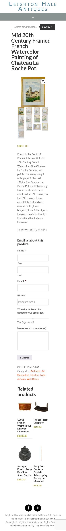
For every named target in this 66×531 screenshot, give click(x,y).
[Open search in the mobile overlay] (33, 27)
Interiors (34, 375)
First (19, 263)
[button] (43, 81)
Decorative (23, 375)
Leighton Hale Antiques (33, 7)
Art (43, 371)
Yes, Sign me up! (25, 322)
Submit (24, 357)
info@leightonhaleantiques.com (40, 518)
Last (19, 275)
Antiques (35, 371)
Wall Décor (33, 379)
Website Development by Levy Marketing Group (33, 525)
